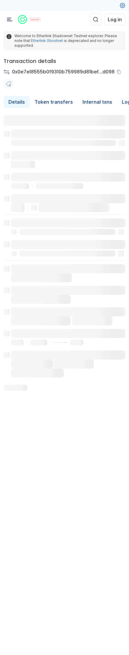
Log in (115, 19)
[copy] (120, 72)
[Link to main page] (22, 19)
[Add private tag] (8, 84)
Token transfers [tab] (53, 102)
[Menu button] (10, 19)
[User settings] (122, 5)
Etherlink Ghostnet (47, 40)
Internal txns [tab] (97, 102)
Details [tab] (16, 102)
